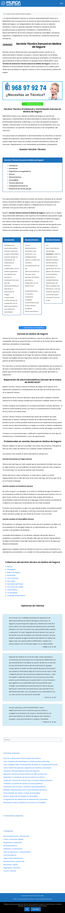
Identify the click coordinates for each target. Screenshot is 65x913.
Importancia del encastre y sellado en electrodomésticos (24, 787)
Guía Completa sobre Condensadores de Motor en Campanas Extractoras (30, 765)
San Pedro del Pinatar (15, 584)
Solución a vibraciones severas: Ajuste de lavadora (22, 758)
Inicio (4, 14)
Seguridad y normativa (11, 868)
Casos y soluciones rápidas (13, 839)
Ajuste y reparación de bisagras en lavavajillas (20, 796)
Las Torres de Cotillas (15, 587)
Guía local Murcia (9, 855)
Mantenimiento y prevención (13, 861)
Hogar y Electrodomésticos (13, 858)
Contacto (30, 895)
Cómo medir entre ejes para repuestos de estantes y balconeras (27, 768)
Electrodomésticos (10, 846)
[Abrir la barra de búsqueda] (54, 3)
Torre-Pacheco (13, 578)
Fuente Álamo (12, 590)
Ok (27, 909)
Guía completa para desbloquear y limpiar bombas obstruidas (26, 761)
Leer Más (35, 909)
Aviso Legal (24, 895)
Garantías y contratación (12, 849)
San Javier (11, 581)
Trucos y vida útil (9, 871)
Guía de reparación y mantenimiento (17, 852)
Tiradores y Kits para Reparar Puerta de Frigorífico (21, 771)
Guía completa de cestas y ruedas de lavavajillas (21, 793)
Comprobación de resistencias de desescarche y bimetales (25, 799)
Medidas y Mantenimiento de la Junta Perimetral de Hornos (25, 790)
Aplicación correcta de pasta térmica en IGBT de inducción (25, 774)
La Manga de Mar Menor (16, 595)
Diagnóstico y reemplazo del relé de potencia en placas (24, 777)
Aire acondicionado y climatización (16, 836)
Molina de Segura (13, 572)
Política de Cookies (39, 895)
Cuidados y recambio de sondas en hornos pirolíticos (23, 784)
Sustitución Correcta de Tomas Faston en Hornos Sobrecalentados (27, 780)
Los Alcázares (12, 593)
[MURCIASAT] (11, 3)
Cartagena (11, 569)
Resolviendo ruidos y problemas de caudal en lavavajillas (24, 803)
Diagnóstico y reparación (12, 843)
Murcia (9, 567)
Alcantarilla (11, 575)
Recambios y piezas (10, 865)
